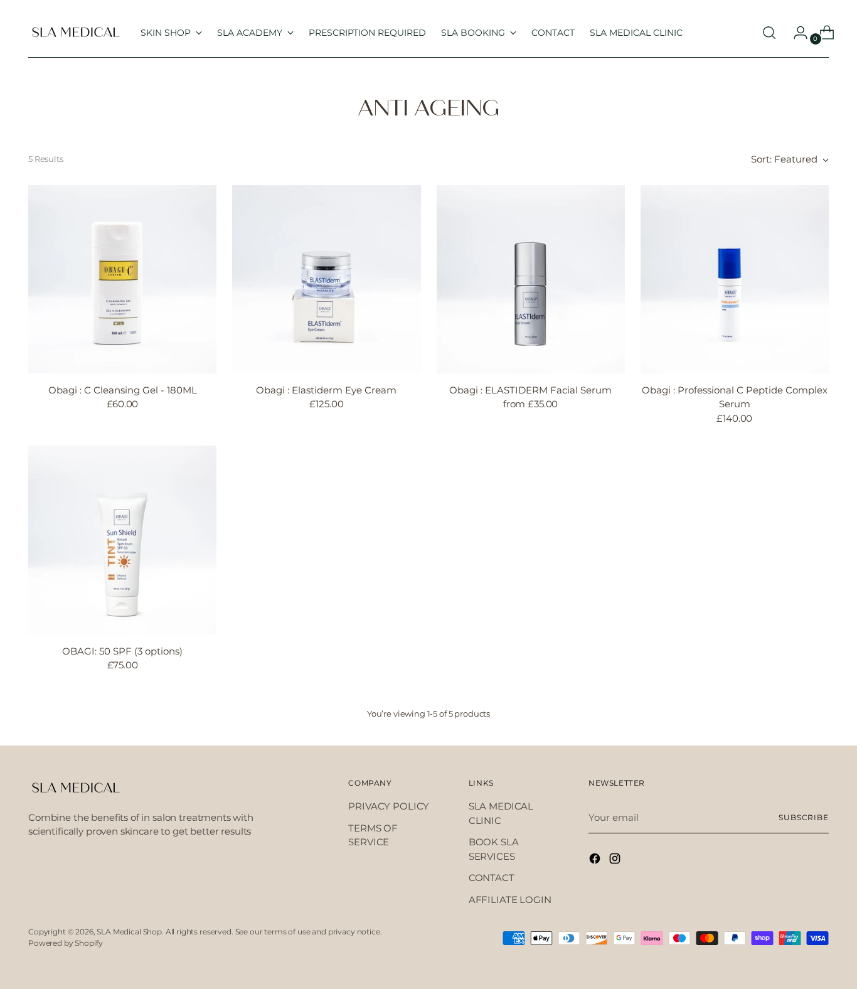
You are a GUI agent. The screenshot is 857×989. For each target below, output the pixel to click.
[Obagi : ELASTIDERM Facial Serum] (531, 279)
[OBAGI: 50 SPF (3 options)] (122, 540)
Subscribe (804, 817)
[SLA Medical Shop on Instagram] (616, 860)
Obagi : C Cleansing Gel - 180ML (122, 390)
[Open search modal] (769, 32)
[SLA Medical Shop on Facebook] (596, 860)
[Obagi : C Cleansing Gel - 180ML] (122, 279)
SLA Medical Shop (129, 932)
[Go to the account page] (795, 32)
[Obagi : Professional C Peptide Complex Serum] (735, 279)
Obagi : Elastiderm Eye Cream (326, 390)
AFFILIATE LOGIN (510, 900)
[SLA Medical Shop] (75, 32)
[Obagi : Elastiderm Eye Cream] (326, 279)
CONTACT (491, 878)
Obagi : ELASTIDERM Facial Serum (530, 390)
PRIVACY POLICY (388, 806)
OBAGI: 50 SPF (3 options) (122, 651)
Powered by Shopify (65, 943)
